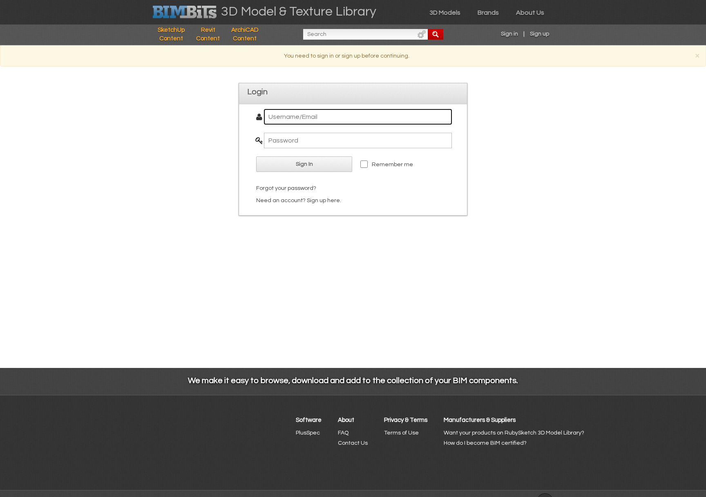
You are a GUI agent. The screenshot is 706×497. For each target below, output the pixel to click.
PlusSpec (308, 433)
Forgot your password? (286, 188)
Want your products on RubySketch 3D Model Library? (514, 433)
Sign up (539, 34)
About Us (530, 12)
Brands (488, 12)
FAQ (343, 433)
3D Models (444, 12)
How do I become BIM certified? (485, 443)
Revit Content (208, 34)
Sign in (509, 34)
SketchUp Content (171, 34)
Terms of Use (401, 433)
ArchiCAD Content (245, 34)
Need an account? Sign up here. (298, 200)
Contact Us (353, 443)
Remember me (392, 164)
